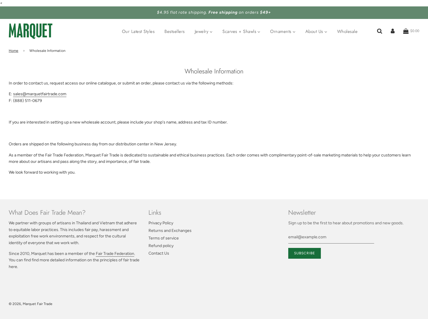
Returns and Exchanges (170, 230)
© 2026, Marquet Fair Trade (30, 304)
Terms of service (163, 238)
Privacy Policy (160, 223)
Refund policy (161, 245)
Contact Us (158, 253)
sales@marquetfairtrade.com (39, 93)
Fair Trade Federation (115, 253)
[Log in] (393, 31)
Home (13, 51)
